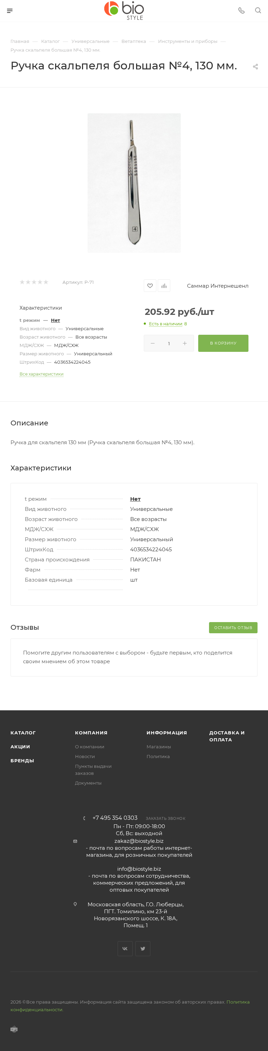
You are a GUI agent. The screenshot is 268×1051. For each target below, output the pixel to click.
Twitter (142, 948)
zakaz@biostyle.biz (139, 841)
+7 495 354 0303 (114, 818)
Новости (85, 756)
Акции (20, 746)
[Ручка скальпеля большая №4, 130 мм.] (134, 183)
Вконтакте (125, 948)
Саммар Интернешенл (217, 285)
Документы (88, 783)
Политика (158, 756)
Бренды (22, 760)
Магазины (159, 746)
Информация (167, 732)
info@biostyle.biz (139, 868)
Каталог (23, 732)
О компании (89, 746)
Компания (91, 732)
